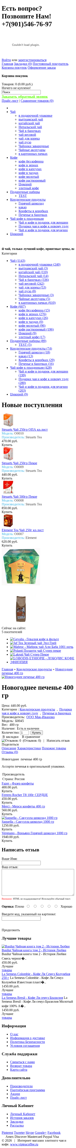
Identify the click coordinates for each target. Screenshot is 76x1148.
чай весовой (27, 134)
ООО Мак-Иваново (40, 717)
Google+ (41, 1132)
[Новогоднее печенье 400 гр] (23, 677)
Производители (21, 1086)
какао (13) (26, 356)
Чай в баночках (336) (34, 280)
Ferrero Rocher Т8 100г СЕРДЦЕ (25, 795)
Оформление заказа (42, 67)
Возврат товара (21, 1066)
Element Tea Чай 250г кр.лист (23, 530)
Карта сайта (18, 1069)
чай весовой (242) (31, 283)
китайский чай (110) (33, 272)
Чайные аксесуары (32, 150)
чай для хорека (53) (32, 287)
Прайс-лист (10, 100)
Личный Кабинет (22, 1114)
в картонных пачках (33, 154)
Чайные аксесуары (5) (34, 299)
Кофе (14, 157)
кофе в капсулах (30, 169)
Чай (13, 112)
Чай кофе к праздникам (27, 218)
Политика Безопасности (27, 1042)
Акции (15, 1094)
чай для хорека (29, 138)
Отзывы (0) (10, 752)
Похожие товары (54, 748)
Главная (7, 64)
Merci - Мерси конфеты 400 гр (23, 806)
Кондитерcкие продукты (28, 199)
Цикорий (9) (27, 333)
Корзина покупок (14, 67)
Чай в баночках (30, 131)
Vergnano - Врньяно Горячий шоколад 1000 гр (34, 833)
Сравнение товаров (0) (37, 100)
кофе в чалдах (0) (31, 322)
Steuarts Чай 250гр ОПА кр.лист (25, 429)
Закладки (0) (23, 64)
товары (7, 970)
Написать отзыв (58, 740)
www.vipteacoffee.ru (24, 1144)
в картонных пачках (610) (37, 302)
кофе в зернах (28, 165)
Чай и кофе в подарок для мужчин (43, 230)
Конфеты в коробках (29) (36, 360)
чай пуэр (25, 142)
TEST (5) (25, 344)
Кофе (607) (18, 306)
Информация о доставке (27, 1038)
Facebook (54, 1132)
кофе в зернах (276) (32, 314)
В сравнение (31, 737)
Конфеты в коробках (33, 211)
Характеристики (29, 748)
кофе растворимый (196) (36, 329)
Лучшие (7, 966)
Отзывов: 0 (32, 740)
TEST (23, 196)
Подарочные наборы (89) (28, 341)
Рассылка (17, 1125)
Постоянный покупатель (50, 64)
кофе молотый (29, 176)
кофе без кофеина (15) (34, 310)
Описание (9, 748)
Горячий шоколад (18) (34, 352)
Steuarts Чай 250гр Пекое (19, 463)
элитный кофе (29, 188)
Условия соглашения (25, 1045)
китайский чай (29, 123)
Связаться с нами (22, 1062)
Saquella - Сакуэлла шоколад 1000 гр (28, 821)
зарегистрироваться (32, 60)
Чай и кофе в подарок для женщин (43, 222)
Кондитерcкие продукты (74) (31, 348)
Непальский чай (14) (33, 276)
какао (23, 207)
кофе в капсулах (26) (33, 318)
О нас (14, 1034)
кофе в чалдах (28, 173)
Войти (6, 60)
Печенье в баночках (33, 215)
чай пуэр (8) (27, 291)
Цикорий (25, 184)
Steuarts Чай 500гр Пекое (19, 496)
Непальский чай (30, 127)
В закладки (11, 737)
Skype (30, 1132)
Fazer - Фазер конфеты (18, 783)
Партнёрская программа (27, 1090)
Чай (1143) (17, 260)
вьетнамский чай (31, 119)
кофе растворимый (32, 180)
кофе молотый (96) (32, 325)
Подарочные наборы (25, 192)
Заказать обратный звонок (25, 96)
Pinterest (7, 1132)
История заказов (22, 1118)
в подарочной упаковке (35, 115)
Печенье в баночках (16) (36, 364)
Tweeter (19, 1132)
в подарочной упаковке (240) (39, 264)
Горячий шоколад (31, 203)
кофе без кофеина (31, 161)
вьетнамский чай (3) (33, 268)
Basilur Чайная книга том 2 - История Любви (34, 950)
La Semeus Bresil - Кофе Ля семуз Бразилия (32, 997)
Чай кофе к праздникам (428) (31, 367)
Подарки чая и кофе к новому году (44, 226)
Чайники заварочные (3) (36, 295)
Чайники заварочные (34, 146)
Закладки (16, 1121)
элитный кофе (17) (32, 337)
